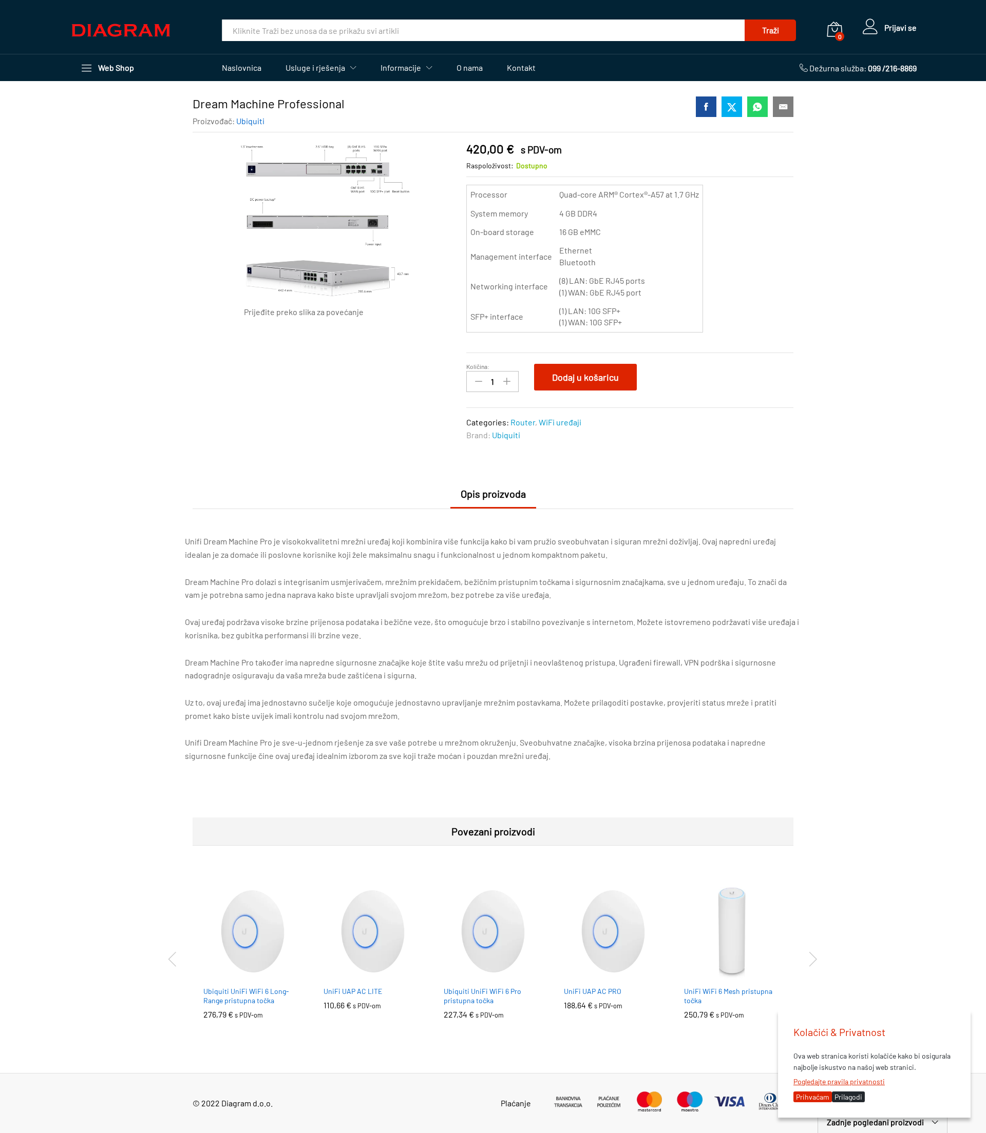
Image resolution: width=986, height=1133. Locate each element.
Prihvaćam (812, 1096)
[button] (241, 974)
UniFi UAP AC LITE (353, 991)
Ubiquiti (250, 121)
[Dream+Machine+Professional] (732, 106)
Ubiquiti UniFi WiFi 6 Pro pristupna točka (482, 996)
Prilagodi (848, 1096)
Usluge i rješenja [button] (315, 68)
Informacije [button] (401, 68)
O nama (470, 68)
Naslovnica (241, 68)
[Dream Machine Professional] (706, 106)
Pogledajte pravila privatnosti (839, 1081)
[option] (253, 958)
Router (522, 422)
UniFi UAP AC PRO (592, 991)
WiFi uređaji (560, 422)
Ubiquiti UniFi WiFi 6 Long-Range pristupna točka (246, 996)
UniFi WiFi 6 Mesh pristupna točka (728, 996)
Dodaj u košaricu (585, 377)
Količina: (477, 366)
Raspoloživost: (490, 165)
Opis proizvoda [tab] (493, 494)
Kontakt (521, 68)
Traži (770, 30)
